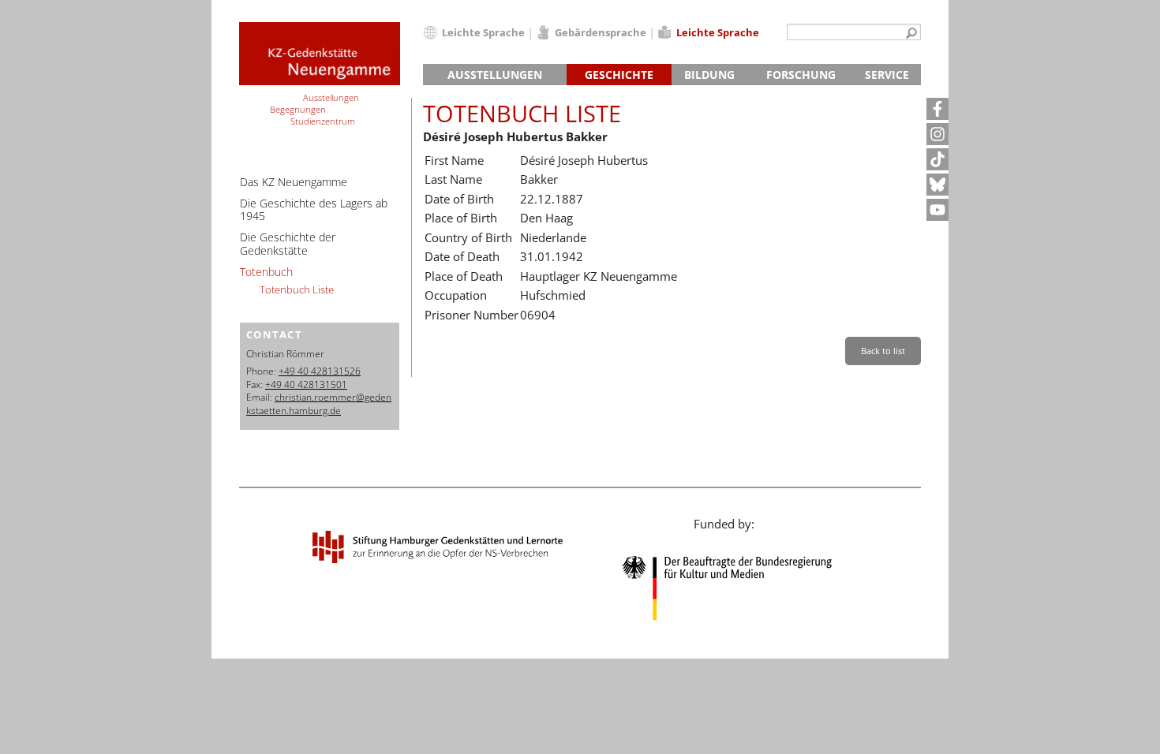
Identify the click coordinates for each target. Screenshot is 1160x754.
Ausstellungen (494, 74)
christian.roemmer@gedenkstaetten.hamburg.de (318, 403)
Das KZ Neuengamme (293, 181)
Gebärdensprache (600, 32)
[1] (911, 34)
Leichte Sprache (483, 32)
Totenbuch (266, 271)
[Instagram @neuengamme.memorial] (937, 134)
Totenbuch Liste (297, 289)
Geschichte (619, 74)
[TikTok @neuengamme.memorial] (937, 159)
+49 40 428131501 (306, 384)
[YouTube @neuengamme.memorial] (937, 210)
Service (887, 74)
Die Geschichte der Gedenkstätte (287, 244)
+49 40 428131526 (320, 371)
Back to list (883, 350)
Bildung (709, 74)
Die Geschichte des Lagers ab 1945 (313, 210)
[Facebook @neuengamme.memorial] (937, 109)
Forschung (801, 74)
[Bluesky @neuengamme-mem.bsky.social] (937, 185)
